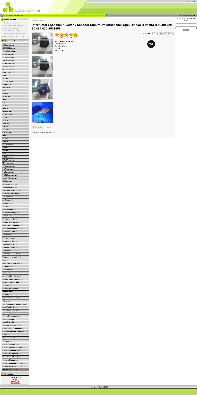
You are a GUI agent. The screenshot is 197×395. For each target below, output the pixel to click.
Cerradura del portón (11, 354)
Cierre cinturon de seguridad (15, 331)
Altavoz (6, 206)
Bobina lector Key (10, 212)
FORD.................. (8, 75)
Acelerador (7, 200)
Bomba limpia (9, 209)
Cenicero (7, 341)
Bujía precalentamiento (12, 228)
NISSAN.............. (8, 78)
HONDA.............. (8, 93)
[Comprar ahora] (151, 44)
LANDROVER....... (9, 114)
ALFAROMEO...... (8, 81)
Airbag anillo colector (11, 276)
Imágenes (48, 127)
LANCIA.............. (8, 105)
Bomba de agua (9, 184)
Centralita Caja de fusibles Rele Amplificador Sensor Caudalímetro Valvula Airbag (14, 308)
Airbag (6, 273)
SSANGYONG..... (8, 145)
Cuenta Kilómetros (11, 316)
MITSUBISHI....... (8, 111)
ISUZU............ (7, 181)
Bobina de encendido (11, 225)
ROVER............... (8, 160)
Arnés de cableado (10, 247)
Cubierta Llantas (10, 360)
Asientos (7, 203)
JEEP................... (8, 99)
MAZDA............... (8, 108)
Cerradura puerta (10, 344)
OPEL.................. (8, 69)
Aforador (7, 216)
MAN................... (8, 163)
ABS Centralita (9, 187)
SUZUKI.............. (8, 151)
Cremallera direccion (11, 325)
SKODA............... (8, 120)
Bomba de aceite (10, 231)
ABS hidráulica (9, 244)
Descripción (37, 127)
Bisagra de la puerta (11, 222)
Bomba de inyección (11, 190)
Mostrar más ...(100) (9, 369)
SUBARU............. (8, 148)
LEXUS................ (8, 139)
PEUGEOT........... (8, 57)
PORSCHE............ (8, 72)
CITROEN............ (8, 60)
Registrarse (13, 15)
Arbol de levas (9, 235)
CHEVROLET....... (8, 133)
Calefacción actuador (12, 366)
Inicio (6, 15)
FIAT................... (8, 90)
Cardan (6, 295)
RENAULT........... (8, 63)
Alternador (7, 197)
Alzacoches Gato (9, 241)
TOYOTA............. (8, 124)
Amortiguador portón (11, 254)
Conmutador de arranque (13, 328)
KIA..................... (8, 102)
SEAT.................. (8, 66)
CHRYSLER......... (8, 84)
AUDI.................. (8, 45)
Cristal (6, 301)
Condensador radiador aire (14, 363)
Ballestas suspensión (11, 282)
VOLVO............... (8, 127)
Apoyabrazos (8, 269)
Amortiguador (9, 250)
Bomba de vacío (9, 219)
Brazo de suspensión (11, 257)
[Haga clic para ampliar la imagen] (42, 43)
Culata (6, 335)
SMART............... (8, 142)
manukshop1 (15, 383)
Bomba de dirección (11, 193)
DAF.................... (8, 169)
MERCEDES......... (8, 48)
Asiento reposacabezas (12, 279)
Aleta (5, 260)
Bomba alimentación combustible (10, 290)
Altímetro (7, 285)
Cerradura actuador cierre (13, 347)
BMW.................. (8, 54)
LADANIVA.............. (9, 178)
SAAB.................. (8, 117)
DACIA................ (8, 172)
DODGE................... (9, 175)
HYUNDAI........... (8, 96)
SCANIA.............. (8, 166)
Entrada (21, 15)
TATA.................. (8, 154)
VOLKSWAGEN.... (9, 51)
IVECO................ (8, 157)
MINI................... (8, 136)
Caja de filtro (8, 338)
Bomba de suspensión (12, 263)
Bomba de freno (9, 238)
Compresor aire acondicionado (9, 320)
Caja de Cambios (10, 298)
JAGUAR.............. (8, 130)
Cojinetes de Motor (11, 357)
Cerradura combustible (12, 350)
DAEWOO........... (8, 87)
